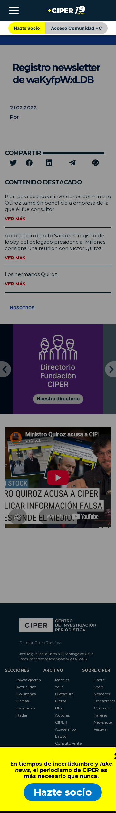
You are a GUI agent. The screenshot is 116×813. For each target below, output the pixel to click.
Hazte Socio (27, 28)
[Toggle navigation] (14, 10)
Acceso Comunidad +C (76, 28)
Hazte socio (63, 792)
